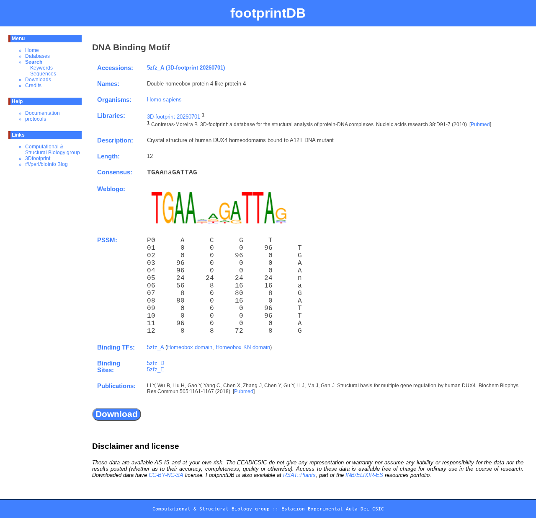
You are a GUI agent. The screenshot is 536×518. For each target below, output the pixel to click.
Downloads (38, 80)
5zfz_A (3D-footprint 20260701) (186, 68)
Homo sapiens (164, 99)
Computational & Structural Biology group (52, 149)
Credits (33, 85)
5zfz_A (155, 347)
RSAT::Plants (299, 475)
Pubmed (480, 125)
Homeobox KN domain (243, 347)
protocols (35, 119)
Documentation (42, 113)
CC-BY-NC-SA (166, 475)
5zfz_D (155, 363)
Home (32, 50)
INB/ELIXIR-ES (364, 475)
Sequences (43, 74)
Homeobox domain (189, 347)
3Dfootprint (37, 158)
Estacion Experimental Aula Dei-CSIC (332, 509)
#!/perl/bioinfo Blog (46, 164)
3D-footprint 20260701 (173, 117)
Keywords (41, 68)
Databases (37, 56)
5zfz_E (155, 369)
